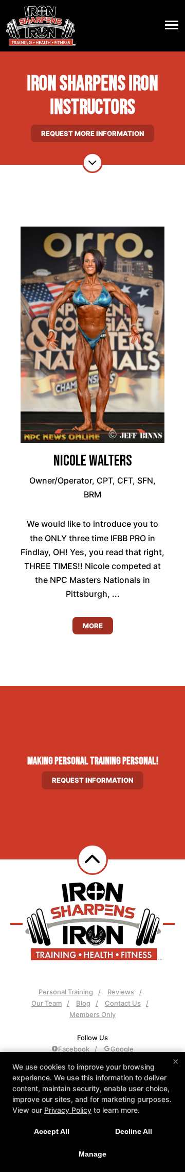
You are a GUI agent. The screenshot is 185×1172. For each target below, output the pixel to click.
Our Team (46, 1003)
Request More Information (92, 133)
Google (122, 1049)
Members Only (92, 1014)
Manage (92, 1154)
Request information (92, 780)
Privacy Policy (67, 1110)
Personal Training (66, 992)
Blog (83, 1003)
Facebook (73, 1049)
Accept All (51, 1131)
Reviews (120, 992)
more (93, 626)
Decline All (133, 1131)
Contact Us (123, 1003)
